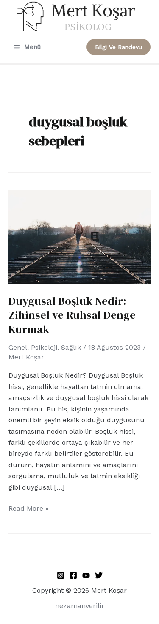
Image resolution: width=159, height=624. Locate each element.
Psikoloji (44, 347)
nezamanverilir (79, 606)
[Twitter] (99, 575)
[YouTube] (86, 575)
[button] (118, 47)
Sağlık (71, 347)
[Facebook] (73, 575)
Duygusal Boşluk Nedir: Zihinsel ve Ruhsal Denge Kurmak (72, 315)
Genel (17, 347)
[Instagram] (60, 575)
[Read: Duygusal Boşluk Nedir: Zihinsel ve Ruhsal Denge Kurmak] (79, 236)
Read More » (28, 507)
